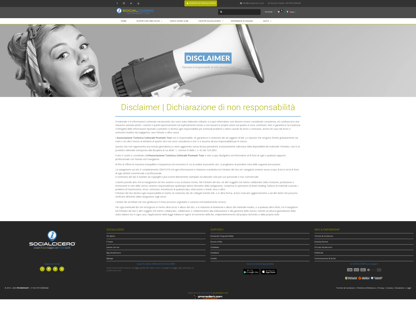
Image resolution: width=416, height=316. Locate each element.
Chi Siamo (110, 236)
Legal (409, 288)
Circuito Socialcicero (323, 247)
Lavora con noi (112, 247)
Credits (213, 258)
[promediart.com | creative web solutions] (208, 296)
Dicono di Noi (216, 241)
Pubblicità (318, 252)
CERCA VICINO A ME (179, 21)
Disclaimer (399, 288)
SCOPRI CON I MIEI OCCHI (148, 21)
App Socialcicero (113, 252)
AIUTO (266, 21)
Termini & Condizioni (323, 236)
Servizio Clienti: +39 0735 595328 (286, 3)
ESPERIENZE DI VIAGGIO (242, 21)
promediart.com (220, 293)
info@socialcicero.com (253, 3)
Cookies (389, 288)
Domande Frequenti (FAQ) (221, 236)
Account (268, 11)
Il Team (109, 241)
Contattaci (214, 247)
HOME (123, 21)
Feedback (214, 252)
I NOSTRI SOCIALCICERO (209, 21)
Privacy (381, 288)
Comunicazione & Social (325, 258)
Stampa (109, 258)
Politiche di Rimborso (366, 288)
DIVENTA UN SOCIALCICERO (202, 3)
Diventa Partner (321, 241)
